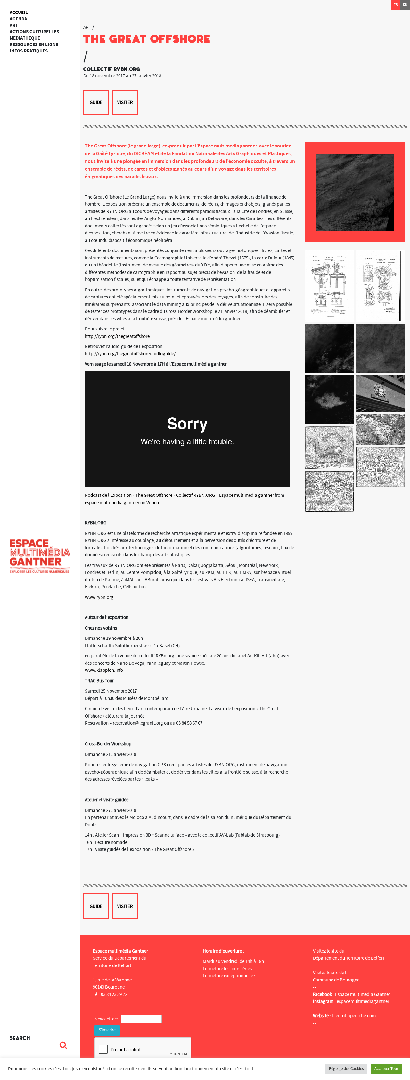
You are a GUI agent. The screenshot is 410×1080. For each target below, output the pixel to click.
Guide (96, 102)
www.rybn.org (99, 597)
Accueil (19, 12)
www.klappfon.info (104, 670)
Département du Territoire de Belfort (348, 958)
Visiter (125, 102)
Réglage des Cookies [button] (346, 1068)
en (405, 4)
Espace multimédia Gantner (362, 994)
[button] (60, 1045)
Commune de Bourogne (336, 980)
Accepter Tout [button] (386, 1068)
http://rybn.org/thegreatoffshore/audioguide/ (130, 354)
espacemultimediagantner (363, 1001)
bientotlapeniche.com (354, 1016)
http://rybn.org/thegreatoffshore (117, 336)
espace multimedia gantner (112, 503)
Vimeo (152, 503)
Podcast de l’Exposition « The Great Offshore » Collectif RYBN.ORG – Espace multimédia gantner (179, 495)
